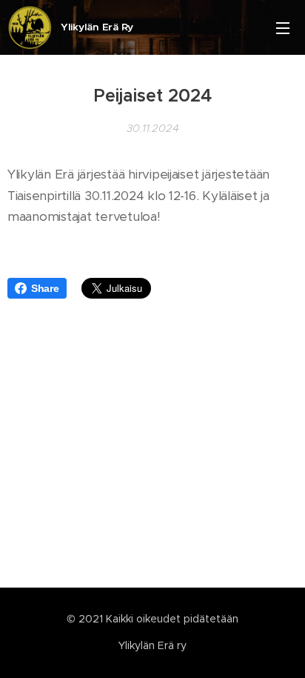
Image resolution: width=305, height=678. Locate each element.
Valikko (283, 27)
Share (45, 288)
